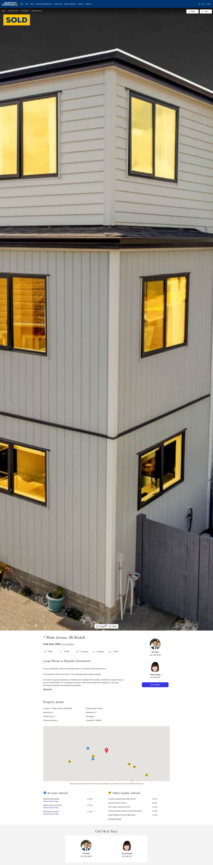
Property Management (44, 4)
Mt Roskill (24, 11)
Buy (22, 4)
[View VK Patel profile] (155, 644)
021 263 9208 (155, 655)
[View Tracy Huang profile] (155, 666)
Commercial (58, 4)
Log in (208, 4)
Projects (80, 4)
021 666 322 (155, 677)
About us (89, 4)
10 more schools (114, 819)
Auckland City (13, 11)
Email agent (155, 685)
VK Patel (155, 652)
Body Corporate (70, 4)
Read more (47, 689)
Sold (3, 11)
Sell (27, 4)
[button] (106, 751)
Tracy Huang (155, 675)
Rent (32, 4)
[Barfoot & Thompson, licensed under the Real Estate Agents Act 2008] (10, 3)
